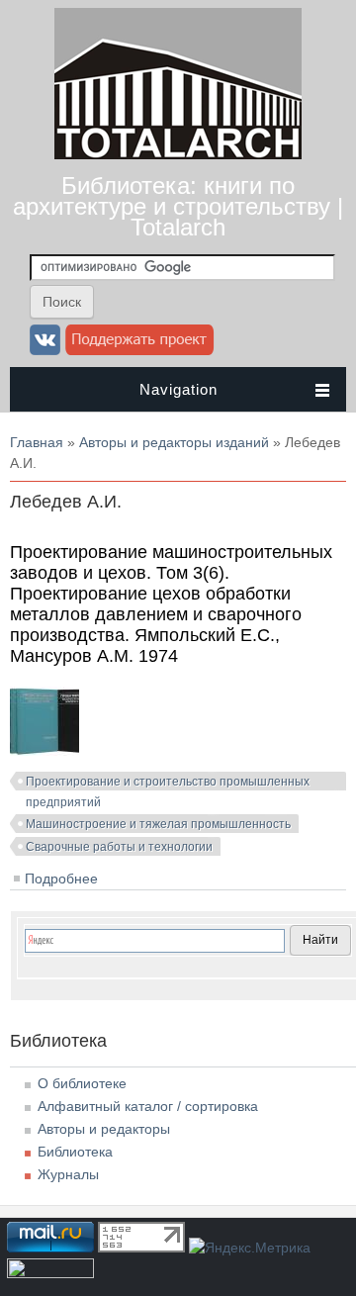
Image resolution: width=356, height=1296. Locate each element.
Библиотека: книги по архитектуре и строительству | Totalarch (178, 206)
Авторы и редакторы (104, 1129)
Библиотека (75, 1151)
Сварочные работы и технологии (119, 847)
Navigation (178, 389)
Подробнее (61, 878)
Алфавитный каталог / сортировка (148, 1106)
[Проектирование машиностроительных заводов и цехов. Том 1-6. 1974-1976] (44, 751)
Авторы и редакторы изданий (174, 442)
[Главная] (178, 154)
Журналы (68, 1174)
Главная (36, 442)
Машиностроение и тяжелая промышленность (158, 824)
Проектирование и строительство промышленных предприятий (168, 784)
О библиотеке (82, 1083)
